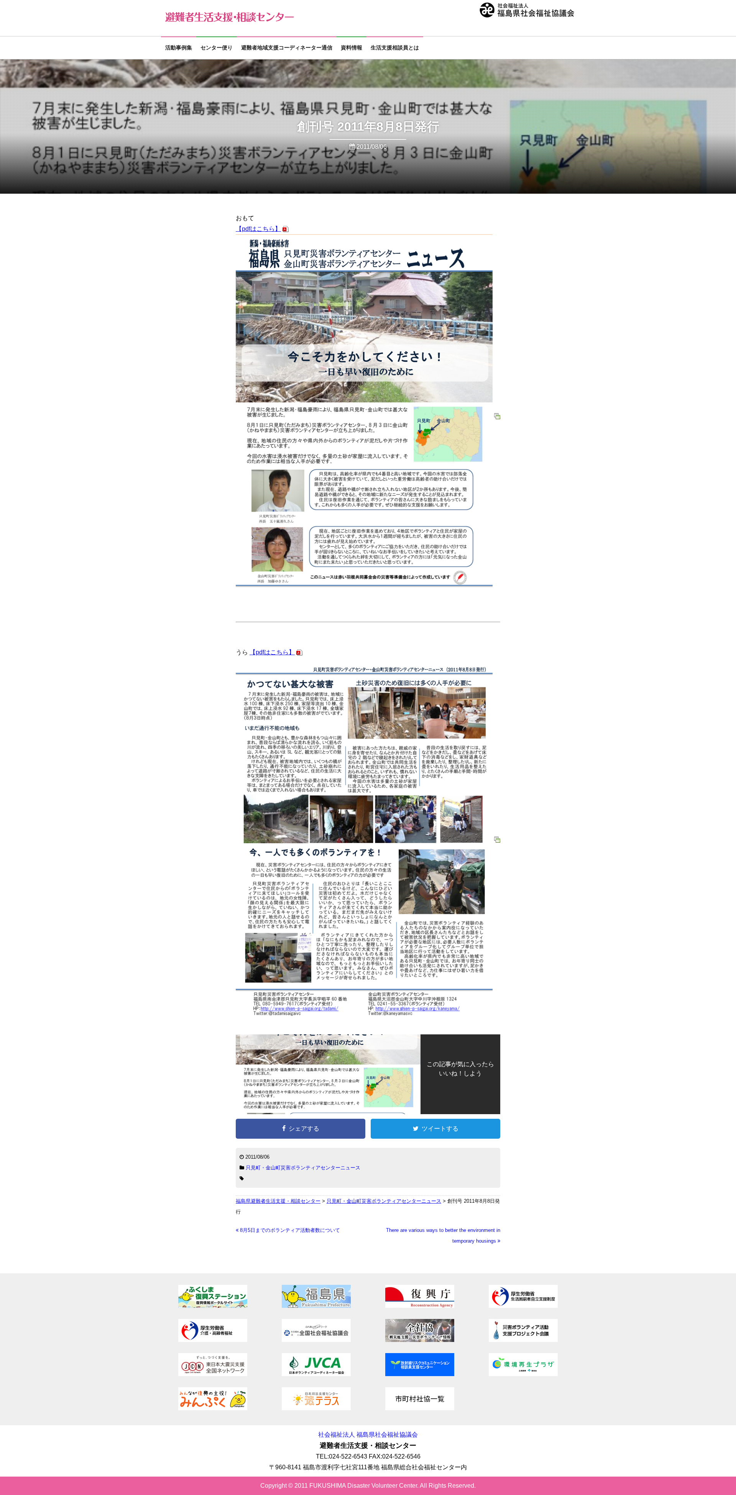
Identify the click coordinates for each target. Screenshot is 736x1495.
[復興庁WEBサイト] (419, 1305)
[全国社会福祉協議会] (316, 1340)
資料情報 (351, 48)
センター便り (216, 48)
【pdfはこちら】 (258, 229)
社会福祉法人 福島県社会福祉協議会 (368, 1434)
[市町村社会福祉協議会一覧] (419, 1408)
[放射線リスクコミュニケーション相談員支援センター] (419, 1374)
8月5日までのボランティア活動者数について (289, 1230)
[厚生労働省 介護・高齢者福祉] (212, 1340)
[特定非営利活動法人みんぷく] (212, 1408)
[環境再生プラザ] (523, 1374)
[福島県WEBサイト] (316, 1305)
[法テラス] (316, 1408)
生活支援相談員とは (395, 48)
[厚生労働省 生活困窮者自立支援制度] (523, 1305)
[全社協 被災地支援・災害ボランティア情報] (419, 1340)
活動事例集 (178, 48)
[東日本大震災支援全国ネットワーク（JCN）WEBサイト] (212, 1374)
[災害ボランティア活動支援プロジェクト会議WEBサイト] (523, 1340)
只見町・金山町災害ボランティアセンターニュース (303, 1168)
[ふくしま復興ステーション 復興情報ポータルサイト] (212, 1305)
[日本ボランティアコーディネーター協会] (316, 1374)
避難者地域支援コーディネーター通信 (286, 48)
